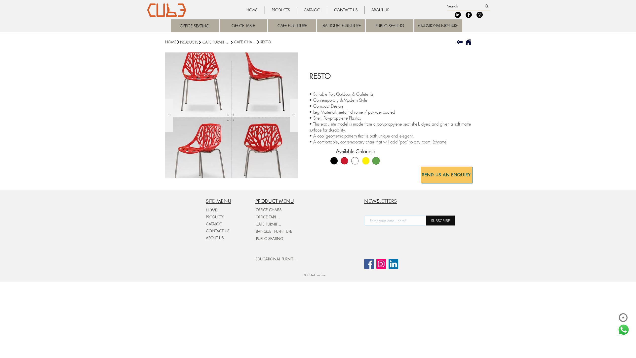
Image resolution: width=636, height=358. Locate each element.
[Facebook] (469, 15)
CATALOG (214, 224)
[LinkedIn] (458, 15)
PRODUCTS (215, 217)
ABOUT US (215, 237)
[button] (218, 42)
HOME (211, 210)
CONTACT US (217, 230)
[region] (195, 25)
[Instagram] (480, 15)
